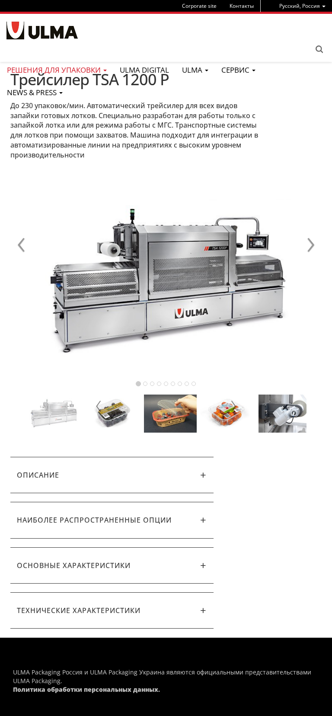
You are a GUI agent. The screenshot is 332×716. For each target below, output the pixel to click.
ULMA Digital (144, 70)
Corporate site (199, 6)
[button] (112, 475)
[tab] (112, 475)
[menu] (302, 6)
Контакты (242, 6)
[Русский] (42, 30)
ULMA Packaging (37, 681)
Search (319, 49)
